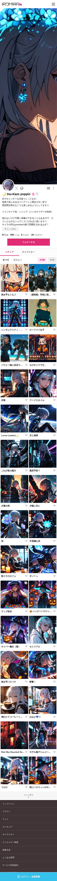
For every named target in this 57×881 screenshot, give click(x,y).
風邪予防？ (34, 470)
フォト (5, 819)
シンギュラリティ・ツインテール (13, 330)
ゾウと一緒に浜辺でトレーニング (13, 365)
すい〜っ (33, 576)
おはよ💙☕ (35, 717)
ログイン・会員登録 (30, 876)
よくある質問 (8, 857)
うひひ (4, 787)
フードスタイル (36, 400)
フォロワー (37, 235)
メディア (9, 252)
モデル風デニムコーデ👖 (41, 752)
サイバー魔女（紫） (10, 646)
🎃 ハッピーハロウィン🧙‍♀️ (41, 611)
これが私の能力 (8, 470)
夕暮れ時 (5, 506)
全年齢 (42, 260)
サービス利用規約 (10, 865)
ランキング (7, 827)
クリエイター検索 (10, 842)
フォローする (28, 242)
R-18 (52, 260)
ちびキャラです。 (38, 365)
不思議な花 (34, 541)
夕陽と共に (34, 506)
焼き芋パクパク (8, 682)
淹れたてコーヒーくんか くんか (13, 717)
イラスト (6, 811)
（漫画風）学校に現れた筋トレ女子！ (41, 294)
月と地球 (33, 435)
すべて (6, 260)
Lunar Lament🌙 (9, 435)
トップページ (8, 804)
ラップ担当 (6, 611)
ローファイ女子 (36, 330)
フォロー (25, 235)
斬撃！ (32, 682)
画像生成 (6, 850)
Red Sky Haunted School (13, 752)
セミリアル (34, 646)
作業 (3, 400)
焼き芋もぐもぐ (8, 294)
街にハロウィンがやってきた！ (41, 787)
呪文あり (18, 260)
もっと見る (11, 229)
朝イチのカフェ (8, 576)
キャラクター (28, 252)
